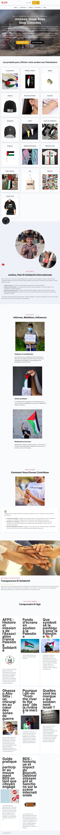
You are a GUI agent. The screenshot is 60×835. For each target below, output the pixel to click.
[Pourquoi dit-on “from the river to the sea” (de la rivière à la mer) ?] (30, 722)
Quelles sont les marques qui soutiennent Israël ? (49, 698)
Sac (30, 171)
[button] (27, 2)
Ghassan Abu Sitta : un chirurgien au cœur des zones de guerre (9, 704)
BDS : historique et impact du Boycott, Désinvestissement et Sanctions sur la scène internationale (30, 777)
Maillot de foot (50, 146)
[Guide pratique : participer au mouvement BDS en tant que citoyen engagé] (10, 796)
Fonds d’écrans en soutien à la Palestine (30, 627)
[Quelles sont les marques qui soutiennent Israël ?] (50, 717)
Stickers (50, 171)
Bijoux (15, 7)
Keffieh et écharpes (30, 146)
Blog (45, 7)
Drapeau (31, 7)
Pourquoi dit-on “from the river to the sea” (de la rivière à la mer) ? (30, 701)
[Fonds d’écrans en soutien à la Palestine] (30, 646)
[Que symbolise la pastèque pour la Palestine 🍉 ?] (50, 646)
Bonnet (10, 95)
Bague (50, 70)
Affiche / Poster (30, 70)
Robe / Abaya (10, 171)
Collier (30, 120)
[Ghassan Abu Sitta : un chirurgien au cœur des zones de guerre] (10, 728)
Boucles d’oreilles (30, 95)
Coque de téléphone (50, 120)
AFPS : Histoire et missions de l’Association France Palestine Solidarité (9, 634)
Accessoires (37, 7)
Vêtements (23, 7)
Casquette (10, 120)
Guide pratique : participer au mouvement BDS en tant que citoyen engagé (9, 773)
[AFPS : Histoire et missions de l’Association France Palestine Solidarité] (10, 660)
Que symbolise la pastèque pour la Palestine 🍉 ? (50, 627)
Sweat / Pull (10, 196)
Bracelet (50, 95)
